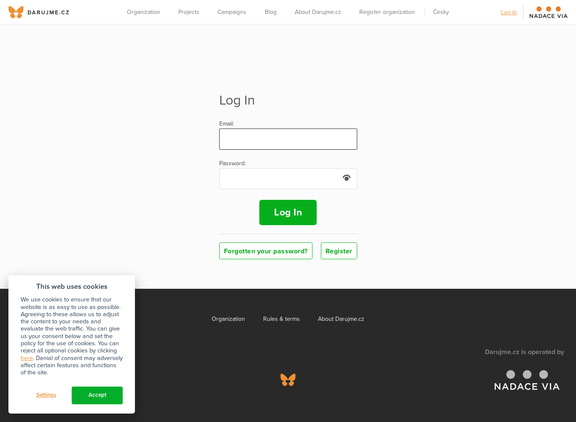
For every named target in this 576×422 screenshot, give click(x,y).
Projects (188, 12)
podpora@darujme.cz (35, 393)
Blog (271, 12)
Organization (143, 12)
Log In (509, 12)
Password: (232, 163)
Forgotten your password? (266, 251)
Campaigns (232, 12)
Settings (46, 395)
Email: (226, 124)
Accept (97, 395)
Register (339, 251)
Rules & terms (281, 319)
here (27, 358)
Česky (441, 12)
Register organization (387, 12)
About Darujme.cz (318, 12)
